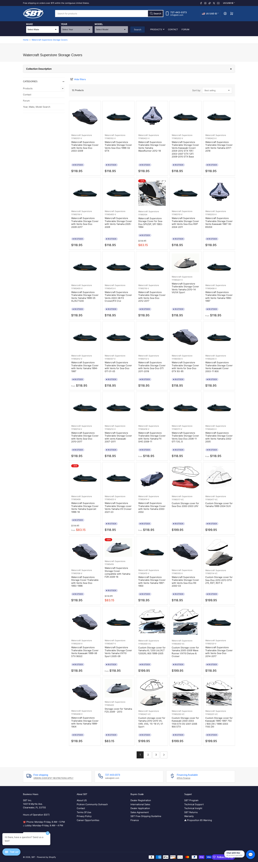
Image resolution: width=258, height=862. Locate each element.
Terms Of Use (84, 812)
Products (156, 29)
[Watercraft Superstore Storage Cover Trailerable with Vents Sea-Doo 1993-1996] (85, 552)
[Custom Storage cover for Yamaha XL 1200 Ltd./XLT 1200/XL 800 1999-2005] (152, 622)
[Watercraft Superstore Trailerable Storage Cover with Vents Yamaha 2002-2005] (219, 407)
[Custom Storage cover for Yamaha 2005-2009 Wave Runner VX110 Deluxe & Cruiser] (185, 622)
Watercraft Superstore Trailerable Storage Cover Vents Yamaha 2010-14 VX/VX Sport (185, 288)
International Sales (140, 804)
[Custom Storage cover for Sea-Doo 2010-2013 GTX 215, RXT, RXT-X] (219, 552)
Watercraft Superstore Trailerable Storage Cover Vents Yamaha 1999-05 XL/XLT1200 (85, 296)
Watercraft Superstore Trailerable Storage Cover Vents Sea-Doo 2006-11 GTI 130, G (185, 437)
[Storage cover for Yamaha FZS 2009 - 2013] (118, 688)
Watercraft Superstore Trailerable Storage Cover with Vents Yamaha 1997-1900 (152, 581)
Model (99, 24)
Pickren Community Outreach (92, 804)
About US (82, 800)
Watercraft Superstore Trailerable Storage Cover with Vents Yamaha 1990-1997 (219, 296)
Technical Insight (193, 808)
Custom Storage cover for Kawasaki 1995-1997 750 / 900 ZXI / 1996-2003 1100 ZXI (219, 722)
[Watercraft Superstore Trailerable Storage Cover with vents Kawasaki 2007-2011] (118, 407)
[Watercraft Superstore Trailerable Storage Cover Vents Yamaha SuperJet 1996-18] (85, 478)
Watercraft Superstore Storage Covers (49, 40)
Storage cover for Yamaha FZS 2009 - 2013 (118, 710)
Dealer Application (140, 808)
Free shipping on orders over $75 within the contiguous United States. (56, 3)
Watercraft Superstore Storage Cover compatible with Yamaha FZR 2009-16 (117, 572)
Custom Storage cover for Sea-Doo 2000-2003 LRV (185, 505)
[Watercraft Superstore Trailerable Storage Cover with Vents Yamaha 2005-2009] (118, 193)
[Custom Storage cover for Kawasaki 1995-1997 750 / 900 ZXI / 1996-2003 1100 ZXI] (219, 693)
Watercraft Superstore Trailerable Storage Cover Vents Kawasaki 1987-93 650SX (219, 222)
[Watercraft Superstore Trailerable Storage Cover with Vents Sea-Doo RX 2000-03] (185, 552)
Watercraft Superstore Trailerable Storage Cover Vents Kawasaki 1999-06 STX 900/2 (85, 652)
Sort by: (196, 90)
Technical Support (194, 804)
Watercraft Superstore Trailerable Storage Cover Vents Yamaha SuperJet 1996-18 (85, 507)
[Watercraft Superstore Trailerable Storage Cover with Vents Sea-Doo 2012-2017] (152, 267)
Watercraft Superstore (81, 135)
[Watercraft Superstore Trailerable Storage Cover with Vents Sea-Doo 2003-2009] (85, 117)
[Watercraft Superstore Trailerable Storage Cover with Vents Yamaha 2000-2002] (152, 478)
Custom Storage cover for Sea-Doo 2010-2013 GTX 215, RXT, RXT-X (219, 580)
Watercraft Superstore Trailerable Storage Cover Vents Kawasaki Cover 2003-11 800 (219, 367)
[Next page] (164, 755)
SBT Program (191, 800)
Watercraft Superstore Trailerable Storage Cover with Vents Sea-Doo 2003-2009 (85, 146)
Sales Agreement (139, 812)
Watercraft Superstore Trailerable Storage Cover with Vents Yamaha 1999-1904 (85, 722)
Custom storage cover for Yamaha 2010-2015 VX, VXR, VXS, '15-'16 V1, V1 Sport (151, 722)
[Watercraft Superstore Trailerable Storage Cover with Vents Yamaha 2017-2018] (219, 117)
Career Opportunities (88, 820)
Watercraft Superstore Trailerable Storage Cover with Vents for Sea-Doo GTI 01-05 (118, 367)
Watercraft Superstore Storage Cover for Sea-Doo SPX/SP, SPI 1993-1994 (150, 223)
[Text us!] (11, 854)
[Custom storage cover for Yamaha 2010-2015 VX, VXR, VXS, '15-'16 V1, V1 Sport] (152, 693)
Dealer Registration (140, 800)
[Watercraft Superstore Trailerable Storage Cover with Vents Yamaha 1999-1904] (85, 693)
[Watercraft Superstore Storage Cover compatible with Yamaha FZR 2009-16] (118, 547)
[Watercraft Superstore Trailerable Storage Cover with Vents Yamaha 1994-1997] (85, 337)
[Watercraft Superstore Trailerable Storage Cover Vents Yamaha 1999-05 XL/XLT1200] (85, 267)
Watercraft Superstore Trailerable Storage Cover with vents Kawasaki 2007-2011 (118, 437)
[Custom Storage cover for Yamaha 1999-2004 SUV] (219, 478)
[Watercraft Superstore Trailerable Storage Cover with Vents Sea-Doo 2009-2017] (85, 193)
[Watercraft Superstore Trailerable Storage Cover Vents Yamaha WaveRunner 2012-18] (152, 117)
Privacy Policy (84, 816)
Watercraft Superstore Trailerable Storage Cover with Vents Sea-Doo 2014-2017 (219, 652)
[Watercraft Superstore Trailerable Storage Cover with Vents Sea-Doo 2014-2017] (219, 622)
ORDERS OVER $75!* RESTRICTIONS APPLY (53, 778)
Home (26, 40)
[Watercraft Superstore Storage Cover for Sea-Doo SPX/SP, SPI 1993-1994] (152, 193)
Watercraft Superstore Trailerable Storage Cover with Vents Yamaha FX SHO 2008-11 (152, 437)
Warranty (189, 816)
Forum (185, 29)
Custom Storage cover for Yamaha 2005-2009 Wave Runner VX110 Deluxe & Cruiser (185, 652)
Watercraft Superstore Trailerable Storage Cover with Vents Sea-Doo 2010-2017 (85, 437)
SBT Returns (191, 812)
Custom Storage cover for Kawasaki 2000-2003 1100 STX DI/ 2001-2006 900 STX (185, 722)
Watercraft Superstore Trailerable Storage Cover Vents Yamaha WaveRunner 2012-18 (152, 146)
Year (64, 24)
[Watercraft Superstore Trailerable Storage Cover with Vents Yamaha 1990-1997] (219, 267)
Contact (173, 29)
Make (29, 24)
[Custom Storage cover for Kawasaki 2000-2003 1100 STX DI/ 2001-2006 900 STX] (185, 693)
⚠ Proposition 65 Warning (198, 820)
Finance (134, 820)
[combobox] (109, 13)
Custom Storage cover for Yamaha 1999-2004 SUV (219, 505)
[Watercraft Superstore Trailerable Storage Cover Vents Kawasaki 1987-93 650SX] (219, 193)
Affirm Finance (183, 778)
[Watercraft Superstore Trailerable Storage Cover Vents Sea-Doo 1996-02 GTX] (118, 117)
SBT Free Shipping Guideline (145, 816)
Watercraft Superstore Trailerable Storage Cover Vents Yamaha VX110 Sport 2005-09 (118, 652)
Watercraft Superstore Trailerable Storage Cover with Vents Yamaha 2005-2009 (118, 222)
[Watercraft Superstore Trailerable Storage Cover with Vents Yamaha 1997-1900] (152, 552)
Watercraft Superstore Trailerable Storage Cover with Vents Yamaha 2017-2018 (219, 146)
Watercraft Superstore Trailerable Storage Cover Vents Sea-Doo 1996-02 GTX (118, 146)
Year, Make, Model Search (36, 106)
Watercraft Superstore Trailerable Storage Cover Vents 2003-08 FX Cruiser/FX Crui (118, 296)
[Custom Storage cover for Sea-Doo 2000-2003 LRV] (185, 478)
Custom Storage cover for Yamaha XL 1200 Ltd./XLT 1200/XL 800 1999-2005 (152, 650)
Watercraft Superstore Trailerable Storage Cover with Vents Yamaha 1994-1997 (85, 367)
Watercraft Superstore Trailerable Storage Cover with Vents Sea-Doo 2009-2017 (85, 222)
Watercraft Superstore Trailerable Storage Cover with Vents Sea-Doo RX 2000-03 (185, 581)
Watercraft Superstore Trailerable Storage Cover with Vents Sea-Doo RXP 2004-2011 (185, 222)
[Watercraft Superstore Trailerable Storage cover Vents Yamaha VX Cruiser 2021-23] (118, 478)
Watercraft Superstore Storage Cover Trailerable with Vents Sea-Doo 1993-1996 (85, 581)
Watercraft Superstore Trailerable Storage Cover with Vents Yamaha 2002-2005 (219, 437)
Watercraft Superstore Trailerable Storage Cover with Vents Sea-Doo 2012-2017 (152, 296)
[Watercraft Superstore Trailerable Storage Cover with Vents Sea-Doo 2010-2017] (85, 407)
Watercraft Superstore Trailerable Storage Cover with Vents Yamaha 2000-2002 (152, 507)
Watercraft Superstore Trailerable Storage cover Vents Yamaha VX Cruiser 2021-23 (118, 507)
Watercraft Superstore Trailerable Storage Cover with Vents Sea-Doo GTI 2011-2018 (152, 367)
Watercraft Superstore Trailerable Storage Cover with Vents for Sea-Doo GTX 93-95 (185, 367)
